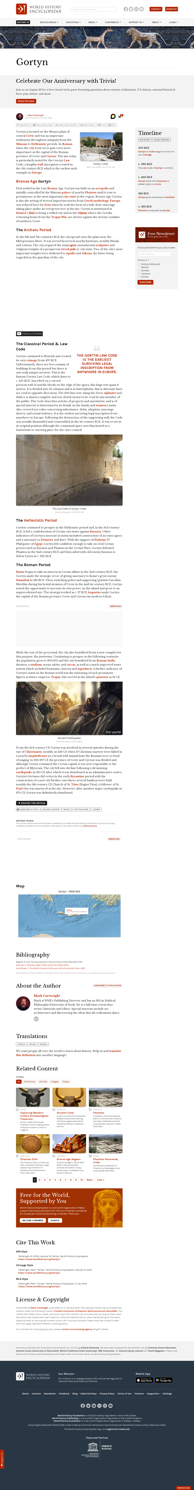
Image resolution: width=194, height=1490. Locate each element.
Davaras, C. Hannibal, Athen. (42, 965)
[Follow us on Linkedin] (99, 1407)
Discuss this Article (33, 803)
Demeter (47, 539)
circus (71, 664)
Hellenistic (38, 144)
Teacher (145, 267)
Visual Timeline (161, 140)
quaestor (102, 677)
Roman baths (106, 660)
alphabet (110, 393)
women (101, 405)
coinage (31, 360)
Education (72, 22)
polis (73, 249)
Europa (115, 200)
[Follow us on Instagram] (105, 1407)
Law (67, 160)
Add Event (145, 140)
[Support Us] (2, 1459)
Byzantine (77, 776)
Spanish (43, 1044)
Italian (32, 1044)
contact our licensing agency (76, 1329)
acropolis (102, 188)
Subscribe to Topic (43, 124)
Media (91, 22)
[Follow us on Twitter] (88, 1407)
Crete (30, 135)
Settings (167, 1393)
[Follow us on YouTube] (110, 1407)
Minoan (21, 144)
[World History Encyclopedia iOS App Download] (144, 1380)
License (96, 809)
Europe (37, 172)
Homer (21, 213)
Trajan (55, 677)
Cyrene (51, 156)
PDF (112, 124)
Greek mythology (96, 200)
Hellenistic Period (40, 520)
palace (66, 192)
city (31, 148)
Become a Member (33, 1220)
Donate (55, 1220)
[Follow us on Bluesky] (94, 1407)
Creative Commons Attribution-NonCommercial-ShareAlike (85, 1311)
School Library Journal (131, 1350)
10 (82, 1179)
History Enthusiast (150, 264)
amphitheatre (37, 756)
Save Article (23, 124)
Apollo (70, 253)
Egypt (38, 543)
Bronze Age (26, 181)
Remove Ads (115, 606)
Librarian (145, 273)
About (155, 22)
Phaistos (91, 192)
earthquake (24, 772)
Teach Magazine (156, 1350)
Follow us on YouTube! (32, 334)
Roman (67, 144)
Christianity (33, 751)
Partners (139, 1393)
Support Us (135, 22)
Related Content (51, 809)
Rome (20, 571)
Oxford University (90, 1347)
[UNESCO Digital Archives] (97, 1449)
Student (145, 270)
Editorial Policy (88, 1393)
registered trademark (118, 1429)
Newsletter (50, 1393)
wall (40, 164)
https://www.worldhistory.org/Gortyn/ (39, 1259)
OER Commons (106, 1350)
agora (73, 245)
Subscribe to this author (107, 985)
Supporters (153, 1393)
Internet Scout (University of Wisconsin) (37, 1350)
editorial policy (90, 826)
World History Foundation (71, 1415)
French (21, 1044)
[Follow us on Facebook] (83, 1407)
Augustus (94, 592)
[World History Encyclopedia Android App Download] (164, 1380)
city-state (69, 196)
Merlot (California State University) (78, 1350)
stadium (36, 664)
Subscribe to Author (66, 124)
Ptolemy (100, 539)
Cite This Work (81, 809)
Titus (74, 784)
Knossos (95, 531)
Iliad (32, 213)
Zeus (47, 204)
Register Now (26, 101)
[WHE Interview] (36, 1018)
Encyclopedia (48, 22)
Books (66, 809)
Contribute (112, 22)
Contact (36, 1393)
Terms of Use (124, 1393)
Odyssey (82, 213)
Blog (75, 1393)
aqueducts (85, 668)
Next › (90, 1179)
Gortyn (141, 151)
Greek (65, 249)
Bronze (52, 188)
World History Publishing (65, 1418)
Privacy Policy (107, 1393)
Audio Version (87, 124)
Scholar (145, 276)
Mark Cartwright (36, 115)
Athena (87, 253)
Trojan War (59, 217)
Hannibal (22, 580)
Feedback (64, 1393)
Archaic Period (37, 229)
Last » (100, 1179)
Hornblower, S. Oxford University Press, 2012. (50, 968)
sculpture (102, 245)
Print (102, 124)
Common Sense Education (162, 1347)
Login (172, 22)
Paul (19, 788)
